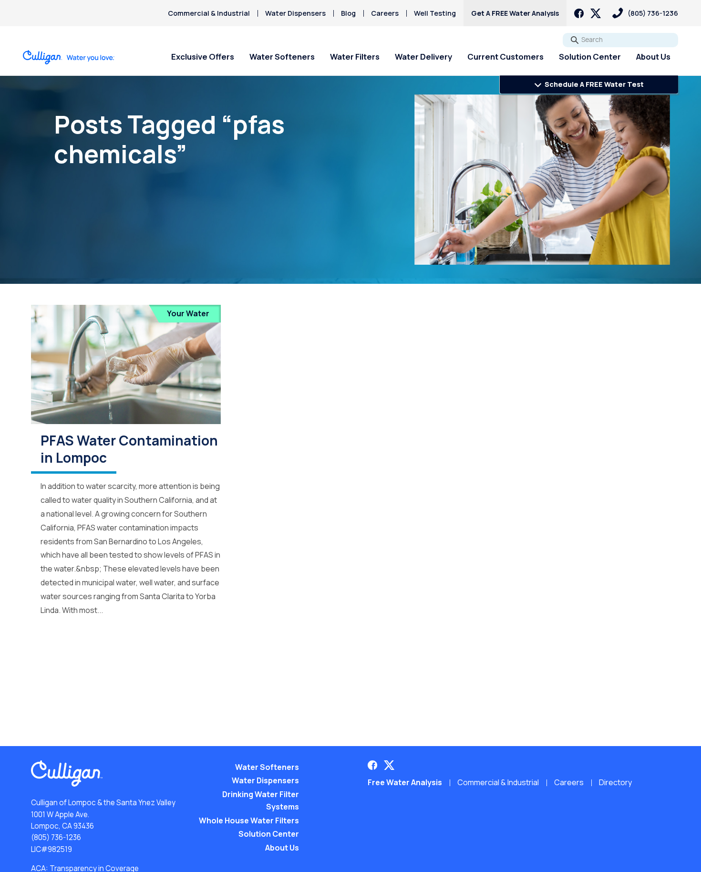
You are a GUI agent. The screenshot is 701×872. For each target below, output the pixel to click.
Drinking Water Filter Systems (260, 800)
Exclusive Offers (202, 56)
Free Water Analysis (405, 782)
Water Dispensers (295, 13)
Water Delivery (423, 56)
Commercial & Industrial (209, 13)
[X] (595, 13)
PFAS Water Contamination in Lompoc (129, 449)
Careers (385, 13)
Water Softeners (282, 56)
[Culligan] (69, 57)
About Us (653, 56)
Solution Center (590, 56)
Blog (348, 13)
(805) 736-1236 (56, 837)
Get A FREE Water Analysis (515, 13)
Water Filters (355, 56)
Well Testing (435, 13)
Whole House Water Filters (249, 820)
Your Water (188, 313)
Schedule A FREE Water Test (593, 84)
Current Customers (505, 56)
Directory (615, 782)
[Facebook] (579, 13)
